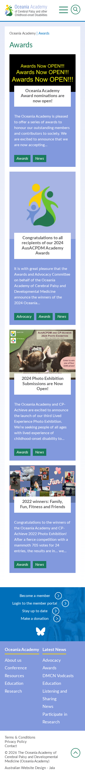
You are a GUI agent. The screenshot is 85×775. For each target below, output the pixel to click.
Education (14, 683)
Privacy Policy (16, 742)
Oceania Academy (22, 33)
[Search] (75, 9)
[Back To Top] (75, 753)
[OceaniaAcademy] (26, 10)
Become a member (35, 596)
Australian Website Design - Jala (30, 768)
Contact (11, 746)
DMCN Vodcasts (58, 676)
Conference (16, 668)
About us (13, 660)
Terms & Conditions (20, 737)
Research (13, 691)
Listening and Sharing (54, 695)
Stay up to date (34, 611)
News (39, 158)
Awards (22, 158)
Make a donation (35, 619)
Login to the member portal (34, 603)
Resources (14, 676)
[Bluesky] (41, 631)
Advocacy (24, 316)
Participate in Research (54, 718)
